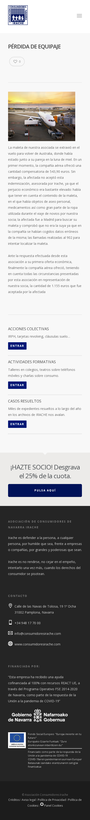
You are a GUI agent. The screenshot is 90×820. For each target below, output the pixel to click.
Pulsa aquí (45, 490)
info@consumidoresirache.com (38, 633)
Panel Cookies (53, 806)
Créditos (14, 800)
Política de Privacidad (52, 800)
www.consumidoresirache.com (37, 644)
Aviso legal (29, 800)
